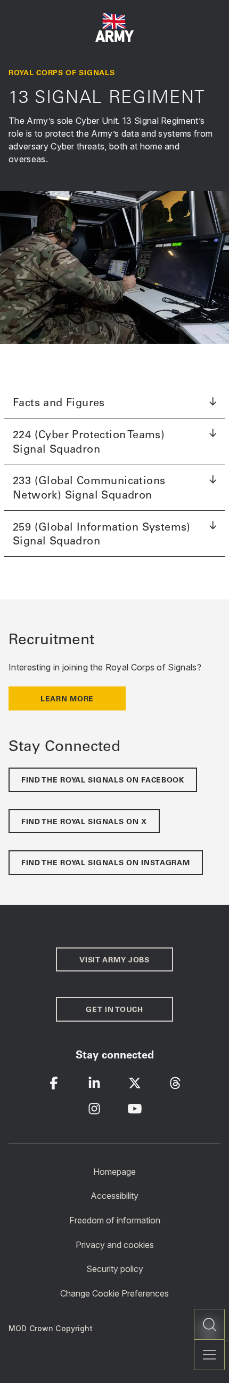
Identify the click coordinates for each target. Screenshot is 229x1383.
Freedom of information (114, 1220)
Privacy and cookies (115, 1244)
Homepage (114, 1171)
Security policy (114, 1268)
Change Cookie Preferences (114, 1293)
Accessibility (114, 1195)
